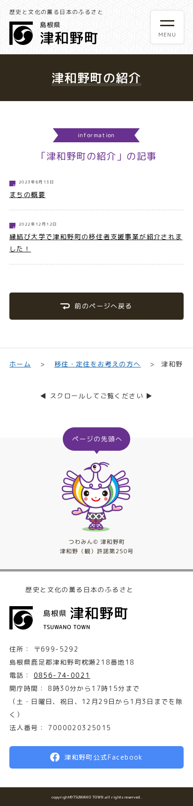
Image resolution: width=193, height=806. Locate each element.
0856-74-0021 (62, 675)
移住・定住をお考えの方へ (97, 363)
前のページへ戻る (103, 305)
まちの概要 (27, 194)
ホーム (20, 363)
